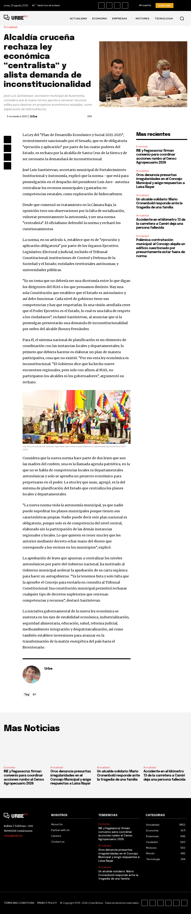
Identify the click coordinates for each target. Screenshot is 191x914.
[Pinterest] (7, 157)
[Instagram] (109, 5)
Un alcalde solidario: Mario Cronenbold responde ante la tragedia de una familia (159, 203)
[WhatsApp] (7, 166)
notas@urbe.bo (13, 835)
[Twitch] (168, 903)
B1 (34, 694)
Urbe (33, 116)
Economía (142, 146)
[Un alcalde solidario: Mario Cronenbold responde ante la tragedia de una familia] (119, 750)
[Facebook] (101, 5)
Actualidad (10, 27)
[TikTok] (117, 5)
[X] (125, 5)
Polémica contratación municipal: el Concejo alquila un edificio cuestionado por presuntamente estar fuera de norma (160, 248)
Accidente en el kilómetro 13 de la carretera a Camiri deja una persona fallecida (160, 223)
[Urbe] (31, 674)
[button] (181, 18)
